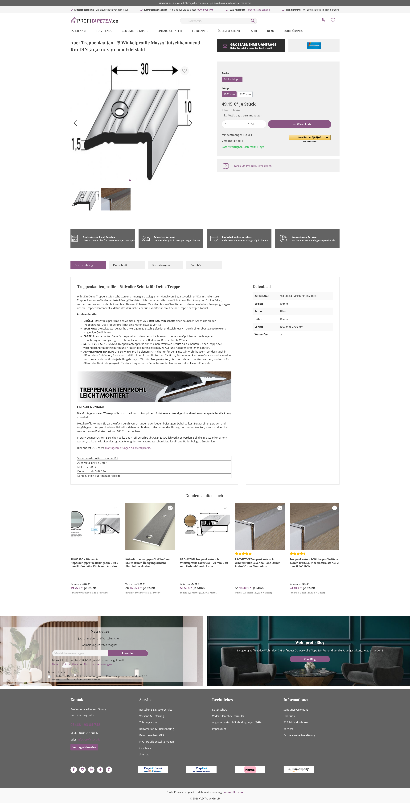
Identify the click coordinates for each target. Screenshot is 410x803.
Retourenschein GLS (151, 735)
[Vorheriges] (74, 124)
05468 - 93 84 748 (85, 724)
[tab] (88, 265)
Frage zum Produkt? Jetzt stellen (252, 166)
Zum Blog (310, 659)
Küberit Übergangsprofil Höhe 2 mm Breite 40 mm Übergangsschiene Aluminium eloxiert (148, 563)
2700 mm (245, 94)
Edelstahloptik (232, 79)
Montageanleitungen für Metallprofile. (128, 448)
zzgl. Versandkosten (249, 115)
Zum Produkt (95, 600)
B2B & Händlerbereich (296, 722)
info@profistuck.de (89, 739)
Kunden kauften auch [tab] (204, 495)
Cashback (145, 748)
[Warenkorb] (341, 17)
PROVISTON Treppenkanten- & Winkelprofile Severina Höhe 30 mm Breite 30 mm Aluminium (257, 563)
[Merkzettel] (333, 20)
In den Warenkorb (300, 124)
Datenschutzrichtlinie (65, 664)
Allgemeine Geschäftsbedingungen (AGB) (237, 722)
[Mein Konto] (323, 20)
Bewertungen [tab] (161, 265)
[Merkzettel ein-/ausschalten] (184, 70)
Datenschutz (220, 709)
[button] (310, 139)
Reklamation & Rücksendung (156, 729)
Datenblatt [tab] (120, 265)
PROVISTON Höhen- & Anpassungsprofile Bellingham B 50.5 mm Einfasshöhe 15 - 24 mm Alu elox (94, 563)
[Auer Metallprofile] (314, 45)
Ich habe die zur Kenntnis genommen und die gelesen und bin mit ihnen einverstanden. (99, 678)
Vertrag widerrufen (84, 747)
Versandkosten (233, 792)
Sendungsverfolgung (295, 709)
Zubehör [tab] (196, 265)
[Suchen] (253, 21)
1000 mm (229, 94)
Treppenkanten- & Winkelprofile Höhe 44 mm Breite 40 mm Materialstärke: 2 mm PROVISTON (314, 563)
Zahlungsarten (148, 722)
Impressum (219, 729)
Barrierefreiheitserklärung (299, 735)
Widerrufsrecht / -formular (228, 716)
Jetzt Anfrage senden (258, 9)
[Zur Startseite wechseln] (94, 20)
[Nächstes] (189, 124)
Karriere (288, 729)
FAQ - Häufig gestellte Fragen (156, 741)
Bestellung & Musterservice (155, 709)
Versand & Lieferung (151, 716)
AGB (144, 676)
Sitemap (144, 754)
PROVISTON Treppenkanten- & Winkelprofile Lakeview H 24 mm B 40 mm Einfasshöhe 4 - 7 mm (204, 563)
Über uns (289, 716)
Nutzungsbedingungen (98, 664)
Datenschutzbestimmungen (84, 676)
